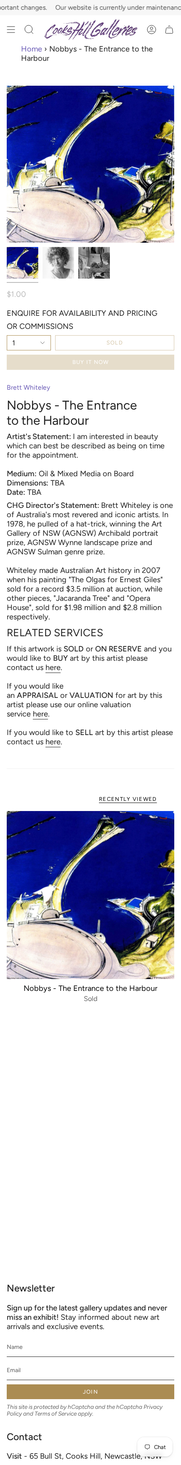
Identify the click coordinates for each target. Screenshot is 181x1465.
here (53, 667)
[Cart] (169, 30)
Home (31, 49)
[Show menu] (11, 30)
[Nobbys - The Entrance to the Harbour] (90, 895)
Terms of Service (56, 1413)
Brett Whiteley (28, 387)
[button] (29, 30)
